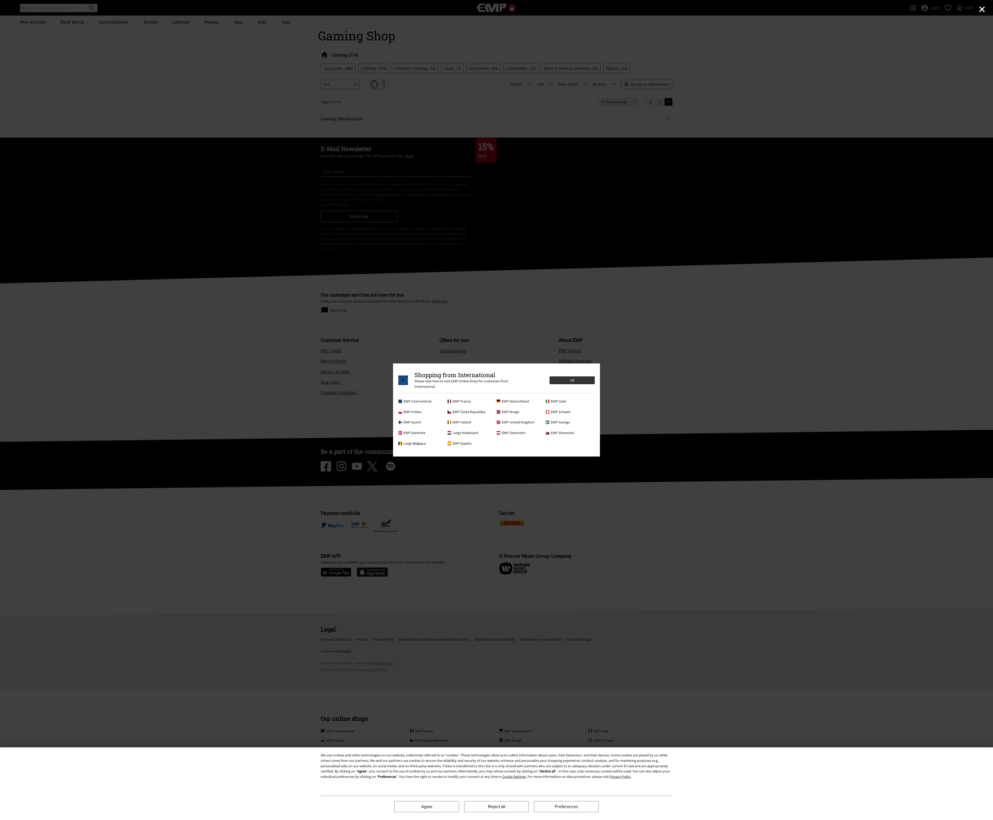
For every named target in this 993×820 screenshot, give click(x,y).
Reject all (496, 806)
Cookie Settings (514, 776)
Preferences (566, 806)
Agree (426, 806)
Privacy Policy (620, 776)
